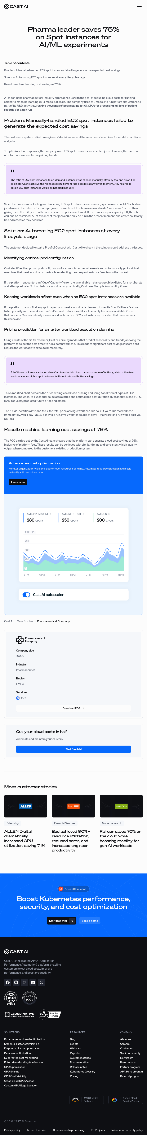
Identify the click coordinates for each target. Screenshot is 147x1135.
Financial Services (64, 823)
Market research (112, 823)
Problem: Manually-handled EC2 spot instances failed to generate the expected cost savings (62, 70)
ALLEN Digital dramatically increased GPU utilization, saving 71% (24, 838)
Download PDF (71, 708)
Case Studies (25, 621)
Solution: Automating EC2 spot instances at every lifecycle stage (44, 77)
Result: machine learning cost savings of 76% (32, 84)
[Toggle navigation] (139, 6)
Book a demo (90, 921)
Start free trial (73, 749)
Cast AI (8, 621)
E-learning (13, 823)
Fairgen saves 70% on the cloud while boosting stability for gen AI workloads (120, 838)
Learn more (18, 482)
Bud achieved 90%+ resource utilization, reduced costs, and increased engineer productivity (71, 841)
